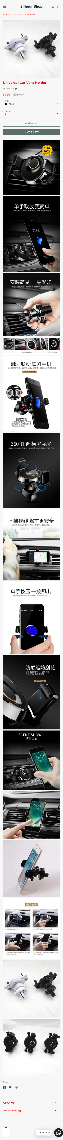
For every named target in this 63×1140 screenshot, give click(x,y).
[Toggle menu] (4, 6)
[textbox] (31, 102)
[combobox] (31, 102)
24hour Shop (31, 6)
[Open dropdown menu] (56, 1103)
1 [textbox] (5, 114)
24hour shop (10, 88)
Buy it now (32, 131)
